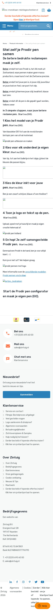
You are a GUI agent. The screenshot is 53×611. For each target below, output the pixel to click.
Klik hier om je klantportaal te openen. (23, 444)
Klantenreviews (13, 470)
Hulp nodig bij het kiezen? (17, 437)
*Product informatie (16, 43)
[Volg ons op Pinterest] (30, 582)
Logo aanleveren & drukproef (19, 422)
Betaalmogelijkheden (15, 429)
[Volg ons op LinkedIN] (10, 582)
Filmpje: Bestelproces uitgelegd (20, 415)
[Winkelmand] (49, 10)
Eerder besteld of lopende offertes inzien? (25, 440)
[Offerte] (43, 10)
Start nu (25, 114)
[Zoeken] (48, 26)
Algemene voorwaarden (16, 426)
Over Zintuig (11, 463)
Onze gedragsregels (15, 474)
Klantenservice (42, 3)
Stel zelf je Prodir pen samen (35, 43)
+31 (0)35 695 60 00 (13, 3)
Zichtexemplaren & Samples (19, 433)
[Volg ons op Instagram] (23, 582)
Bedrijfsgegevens (14, 467)
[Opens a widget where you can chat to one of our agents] (42, 606)
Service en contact (14, 411)
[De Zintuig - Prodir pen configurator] (10, 152)
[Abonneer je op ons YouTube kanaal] (42, 582)
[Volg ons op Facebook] (17, 582)
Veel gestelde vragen (15, 418)
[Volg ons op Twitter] (36, 582)
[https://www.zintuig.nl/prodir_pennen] (12, 281)
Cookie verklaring (13, 478)
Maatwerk (10, 485)
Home (5, 43)
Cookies (27, 588)
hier (21, 20)
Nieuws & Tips (12, 481)
